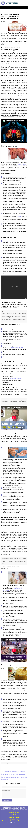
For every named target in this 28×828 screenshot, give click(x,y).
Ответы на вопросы (14, 812)
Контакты (14, 816)
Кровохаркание (7, 241)
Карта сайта (14, 814)
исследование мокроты (15, 378)
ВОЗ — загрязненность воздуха (15, 347)
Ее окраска (18, 216)
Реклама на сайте (14, 817)
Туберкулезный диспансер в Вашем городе (14, 821)
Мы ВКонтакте (14, 819)
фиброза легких (22, 164)
